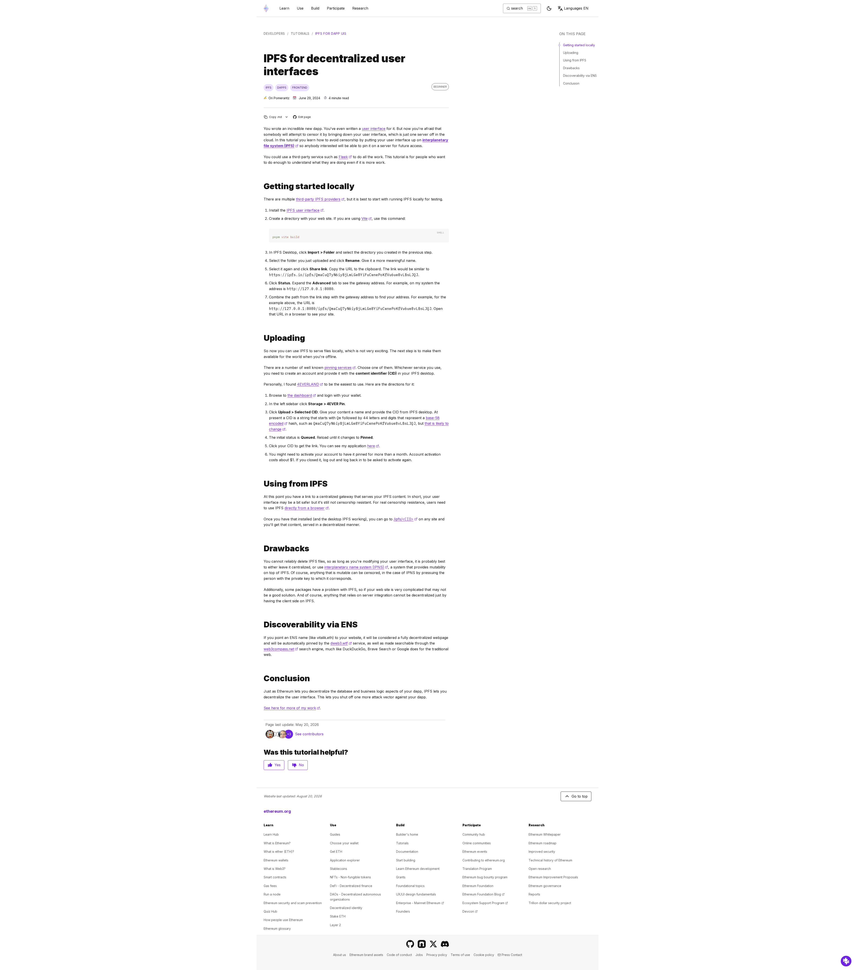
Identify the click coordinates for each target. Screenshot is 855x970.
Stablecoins (338, 869)
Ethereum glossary (277, 928)
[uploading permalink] (262, 338)
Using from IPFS (574, 60)
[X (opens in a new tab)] (433, 944)
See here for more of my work (292, 708)
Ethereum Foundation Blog (483, 894)
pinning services (340, 367)
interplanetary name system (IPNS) (356, 567)
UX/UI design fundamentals (416, 894)
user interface (373, 128)
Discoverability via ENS (580, 75)
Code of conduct (399, 955)
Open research (540, 869)
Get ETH (336, 851)
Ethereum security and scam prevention (293, 903)
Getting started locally (579, 45)
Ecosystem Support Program (485, 903)
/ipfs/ (405, 519)
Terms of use (460, 955)
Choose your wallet (344, 843)
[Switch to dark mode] (549, 8)
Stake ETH (338, 916)
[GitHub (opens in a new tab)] (410, 944)
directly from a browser (307, 508)
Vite (366, 218)
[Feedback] (846, 961)
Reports (534, 894)
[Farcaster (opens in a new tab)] (422, 944)
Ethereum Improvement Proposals (553, 877)
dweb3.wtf (341, 643)
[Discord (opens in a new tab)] (445, 944)
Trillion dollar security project (550, 903)
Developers (274, 33)
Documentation (407, 851)
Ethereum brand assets (366, 955)
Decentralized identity (346, 908)
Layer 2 (335, 925)
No (301, 765)
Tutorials (300, 33)
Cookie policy (484, 955)
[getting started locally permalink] (262, 186)
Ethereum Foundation (477, 886)
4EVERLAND (310, 384)
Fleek (345, 157)
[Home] (266, 8)
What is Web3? (274, 869)
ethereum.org (277, 811)
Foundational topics (410, 886)
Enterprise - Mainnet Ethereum (420, 903)
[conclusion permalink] (262, 678)
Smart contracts (275, 877)
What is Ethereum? (277, 843)
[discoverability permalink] (262, 624)
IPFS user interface (305, 210)
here (373, 446)
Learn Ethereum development (418, 869)
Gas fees (270, 886)
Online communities (476, 843)
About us (339, 955)
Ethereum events (474, 851)
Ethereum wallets (276, 860)
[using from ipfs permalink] (262, 484)
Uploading (570, 53)
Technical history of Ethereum (550, 860)
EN (576, 8)
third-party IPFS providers (320, 199)
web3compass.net (281, 649)
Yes (278, 765)
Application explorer (345, 860)
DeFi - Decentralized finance (351, 886)
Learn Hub (271, 834)
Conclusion (571, 83)
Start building (405, 860)
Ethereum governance (545, 886)
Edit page (302, 117)
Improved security (542, 851)
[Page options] (286, 117)
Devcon (470, 911)
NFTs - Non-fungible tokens (350, 877)
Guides (335, 834)
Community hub (473, 834)
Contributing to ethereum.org (483, 860)
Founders (403, 911)
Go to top (580, 796)
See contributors (309, 734)
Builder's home (407, 834)
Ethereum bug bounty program (484, 877)
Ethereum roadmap (542, 843)
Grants (400, 877)
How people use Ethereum (283, 920)
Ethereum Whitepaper (545, 834)
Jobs (419, 955)
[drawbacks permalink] (262, 548)
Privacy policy (436, 955)
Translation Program (477, 869)
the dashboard (301, 395)
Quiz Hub (270, 911)
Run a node (272, 894)
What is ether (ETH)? (279, 851)
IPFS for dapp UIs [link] (330, 33)
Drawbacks (571, 68)
